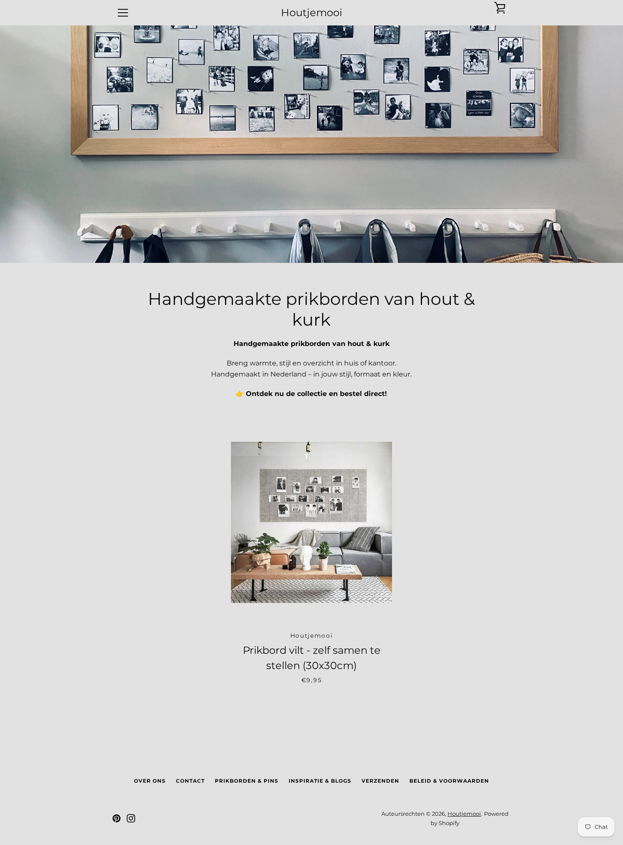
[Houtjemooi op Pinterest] (116, 818)
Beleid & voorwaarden (449, 781)
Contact (190, 781)
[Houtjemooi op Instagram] (131, 818)
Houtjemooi (311, 13)
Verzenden (380, 781)
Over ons (150, 781)
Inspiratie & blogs (320, 781)
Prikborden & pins (246, 781)
